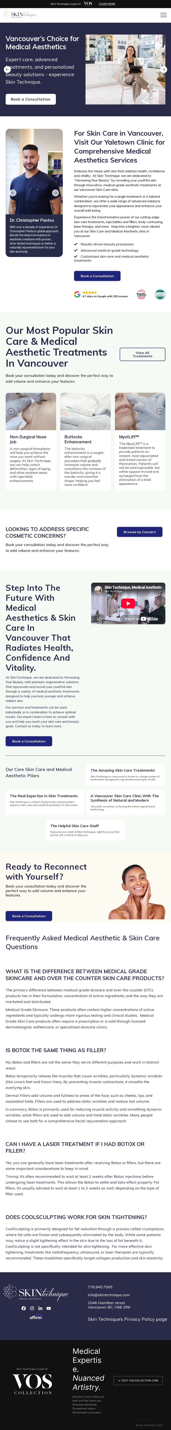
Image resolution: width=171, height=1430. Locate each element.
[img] (88, 4)
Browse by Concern (140, 532)
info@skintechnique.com (109, 1294)
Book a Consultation (31, 99)
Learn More (107, 3)
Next (55, 193)
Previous (13, 193)
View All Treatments (142, 354)
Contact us (23, 726)
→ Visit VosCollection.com (138, 1380)
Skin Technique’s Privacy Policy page (127, 1319)
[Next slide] (164, 69)
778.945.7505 (100, 1287)
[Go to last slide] (7, 69)
